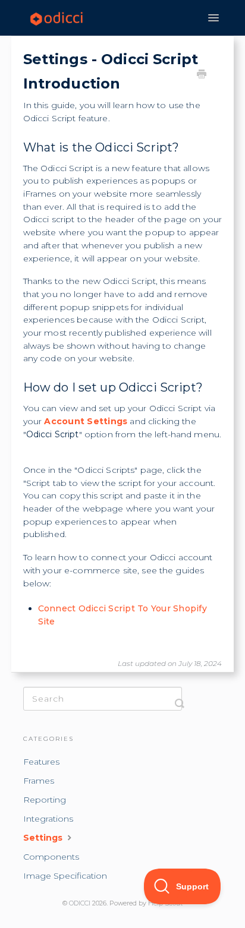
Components (51, 856)
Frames (38, 780)
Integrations (48, 818)
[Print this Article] (201, 75)
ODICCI (79, 903)
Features (41, 761)
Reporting (44, 799)
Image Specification (65, 875)
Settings (44, 837)
